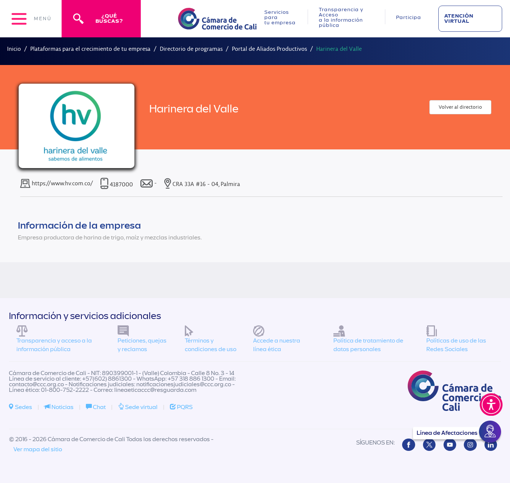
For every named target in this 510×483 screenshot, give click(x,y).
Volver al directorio (460, 107)
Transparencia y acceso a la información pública (54, 345)
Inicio (14, 48)
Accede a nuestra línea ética (276, 345)
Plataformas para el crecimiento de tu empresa (90, 48)
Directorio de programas (191, 48)
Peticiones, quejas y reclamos (142, 345)
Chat (99, 407)
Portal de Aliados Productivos (269, 48)
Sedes (23, 407)
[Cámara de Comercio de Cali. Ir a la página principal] (217, 24)
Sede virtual (141, 407)
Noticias (62, 407)
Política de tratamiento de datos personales (368, 345)
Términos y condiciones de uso (210, 345)
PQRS (184, 407)
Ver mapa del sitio (37, 449)
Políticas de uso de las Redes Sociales (456, 345)
